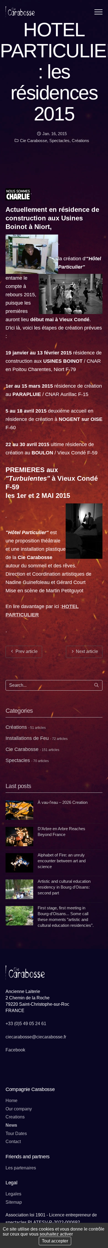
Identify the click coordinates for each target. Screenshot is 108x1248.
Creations (15, 1117)
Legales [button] (13, 1194)
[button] (98, 12)
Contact (13, 1141)
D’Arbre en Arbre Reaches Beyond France (61, 831)
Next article (86, 651)
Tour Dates (16, 1133)
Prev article (26, 651)
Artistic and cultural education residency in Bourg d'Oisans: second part (64, 887)
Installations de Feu (37, 738)
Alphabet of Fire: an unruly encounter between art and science (62, 861)
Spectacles (59, 140)
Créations (80, 140)
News (11, 1125)
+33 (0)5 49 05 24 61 (26, 1023)
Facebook (15, 1050)
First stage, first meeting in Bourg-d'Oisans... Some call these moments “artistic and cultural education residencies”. (66, 916)
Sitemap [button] (14, 1202)
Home (11, 1100)
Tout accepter (55, 1241)
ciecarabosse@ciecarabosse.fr (36, 1037)
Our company (19, 1109)
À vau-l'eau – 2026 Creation (63, 802)
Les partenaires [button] (21, 1167)
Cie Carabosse (33, 140)
